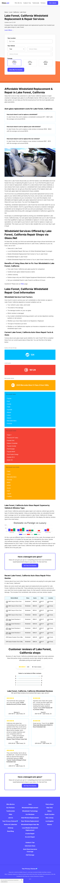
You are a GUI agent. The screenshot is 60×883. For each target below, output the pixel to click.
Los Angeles (49, 821)
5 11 (28, 676)
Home (6, 12)
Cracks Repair (30, 833)
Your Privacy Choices (9, 821)
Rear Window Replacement (30, 821)
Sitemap (10, 828)
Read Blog (10, 831)
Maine (49, 811)
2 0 (28, 683)
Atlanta (49, 824)
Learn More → (9, 30)
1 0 (28, 685)
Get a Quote (52, 3)
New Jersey (49, 818)
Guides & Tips (27, 3)
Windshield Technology (30, 811)
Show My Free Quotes (15, 69)
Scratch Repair (30, 837)
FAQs (22, 284)
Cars (30, 804)
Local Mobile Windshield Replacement (30, 829)
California (16, 12)
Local (10, 12)
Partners (43, 3)
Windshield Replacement (30, 807)
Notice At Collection (10, 824)
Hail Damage (30, 855)
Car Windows (30, 814)
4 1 (28, 678)
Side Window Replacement (30, 818)
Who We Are (18, 3)
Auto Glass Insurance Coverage (30, 850)
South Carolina (49, 814)
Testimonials (35, 3)
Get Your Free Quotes (30, 565)
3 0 (28, 680)
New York (49, 807)
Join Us (10, 818)
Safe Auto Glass (30, 846)
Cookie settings (4, 881)
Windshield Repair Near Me (30, 824)
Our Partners (10, 807)
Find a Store (49, 804)
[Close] (21, 880)
